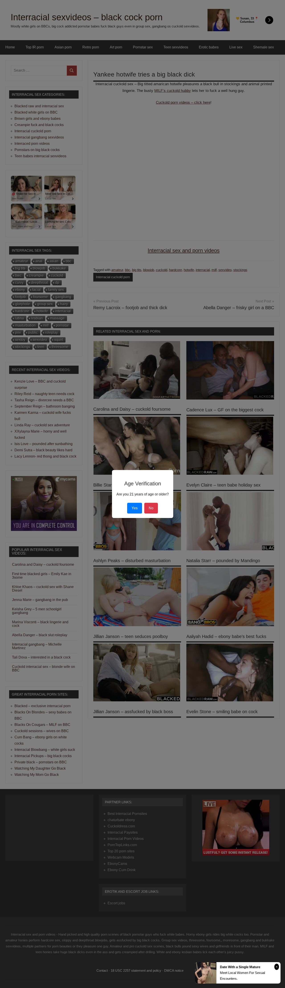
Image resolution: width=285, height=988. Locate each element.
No (151, 508)
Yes (135, 508)
